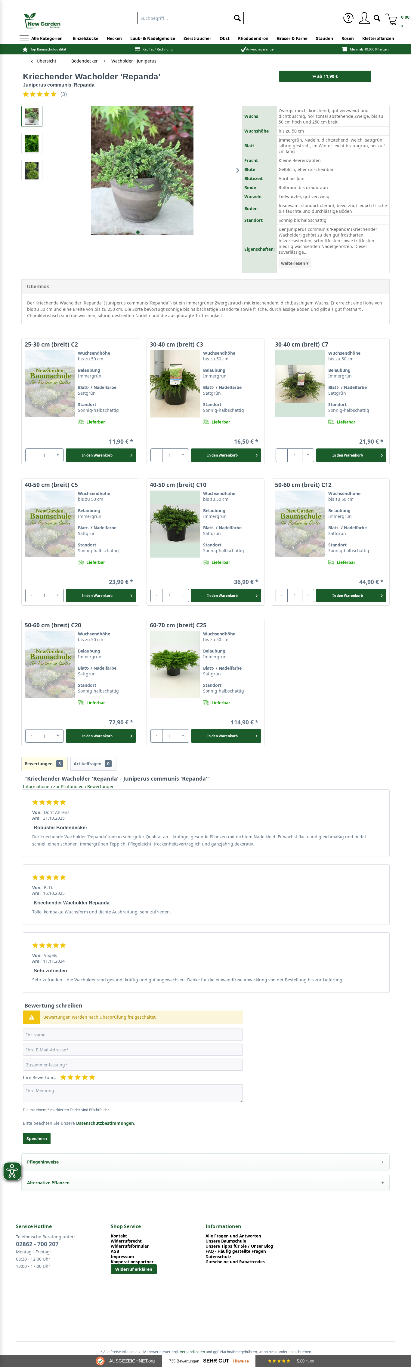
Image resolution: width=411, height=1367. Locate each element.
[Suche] (377, 17)
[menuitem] (191, 17)
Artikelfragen (92, 763)
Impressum (122, 1256)
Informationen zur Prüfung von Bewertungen (69, 786)
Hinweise (241, 1361)
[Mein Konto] (364, 18)
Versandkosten (192, 1351)
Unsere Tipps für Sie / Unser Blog (239, 1246)
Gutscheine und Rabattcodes (235, 1261)
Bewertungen (43, 763)
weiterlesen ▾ (294, 263)
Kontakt (119, 1235)
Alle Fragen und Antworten (233, 1235)
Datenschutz (218, 1256)
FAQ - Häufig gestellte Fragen (236, 1251)
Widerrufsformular (130, 1246)
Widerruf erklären (133, 1269)
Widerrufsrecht (126, 1240)
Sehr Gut (216, 1361)
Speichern (36, 1138)
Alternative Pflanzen (48, 1182)
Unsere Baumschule (226, 1240)
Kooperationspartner (132, 1261)
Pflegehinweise (43, 1162)
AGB (115, 1251)
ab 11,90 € (327, 76)
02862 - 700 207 (37, 1244)
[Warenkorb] (389, 18)
